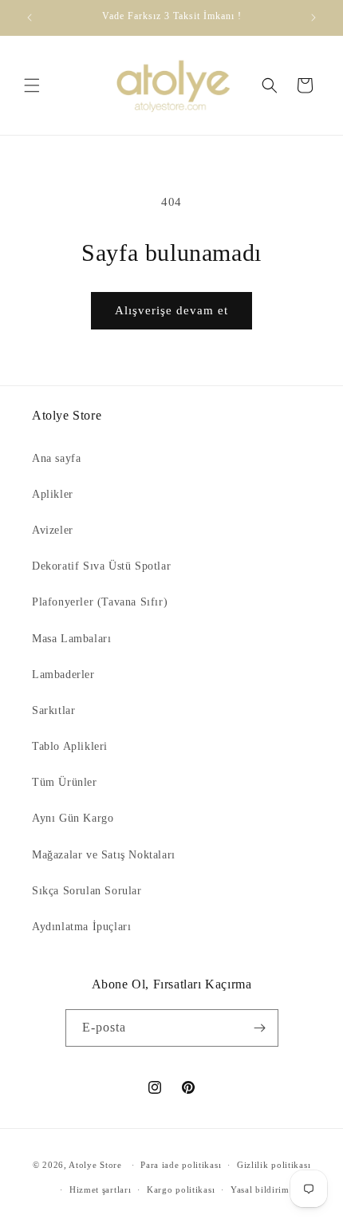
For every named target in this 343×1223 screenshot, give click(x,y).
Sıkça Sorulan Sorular (87, 891)
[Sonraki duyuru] (313, 17)
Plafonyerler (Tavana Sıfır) (100, 602)
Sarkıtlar (53, 710)
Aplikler (52, 494)
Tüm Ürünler (64, 782)
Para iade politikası (180, 1165)
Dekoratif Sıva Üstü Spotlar (101, 566)
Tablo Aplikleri (70, 746)
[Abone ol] (260, 1028)
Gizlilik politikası (273, 1165)
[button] (31, 85)
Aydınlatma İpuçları (81, 927)
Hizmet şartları (100, 1189)
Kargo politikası (181, 1189)
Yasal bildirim (260, 1189)
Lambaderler (63, 675)
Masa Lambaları (71, 639)
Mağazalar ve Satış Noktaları (103, 855)
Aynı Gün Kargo (72, 818)
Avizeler (52, 530)
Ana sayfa (56, 458)
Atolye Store (95, 1165)
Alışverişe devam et (171, 310)
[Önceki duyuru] (29, 17)
